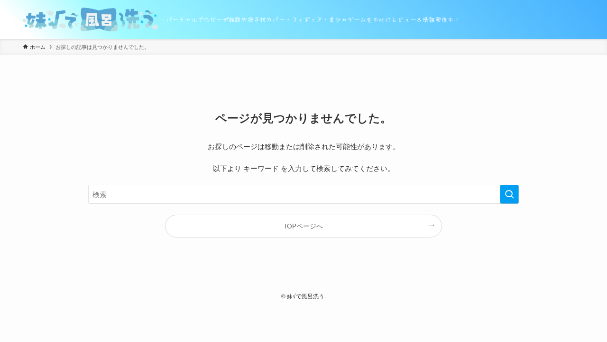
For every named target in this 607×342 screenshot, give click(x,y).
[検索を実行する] (509, 194)
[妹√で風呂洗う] (90, 19)
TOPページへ (303, 225)
